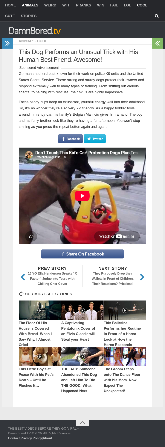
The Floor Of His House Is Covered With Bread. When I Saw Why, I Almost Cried (35, 334)
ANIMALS (30, 5)
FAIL (114, 5)
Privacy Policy (31, 438)
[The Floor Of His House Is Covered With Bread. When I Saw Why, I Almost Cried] (40, 310)
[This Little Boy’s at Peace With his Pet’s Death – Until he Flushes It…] (40, 357)
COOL (142, 5)
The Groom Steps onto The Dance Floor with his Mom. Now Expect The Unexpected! (122, 380)
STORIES (29, 16)
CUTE (10, 16)
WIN (100, 5)
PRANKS (83, 5)
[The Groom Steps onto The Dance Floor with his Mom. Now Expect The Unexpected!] (125, 357)
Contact (14, 438)
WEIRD (50, 5)
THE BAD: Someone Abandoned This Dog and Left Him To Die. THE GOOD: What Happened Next (79, 380)
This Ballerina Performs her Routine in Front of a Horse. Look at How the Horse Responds (122, 334)
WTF (66, 5)
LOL (127, 5)
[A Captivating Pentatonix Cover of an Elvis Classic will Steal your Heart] (82, 310)
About (47, 438)
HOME (10, 5)
